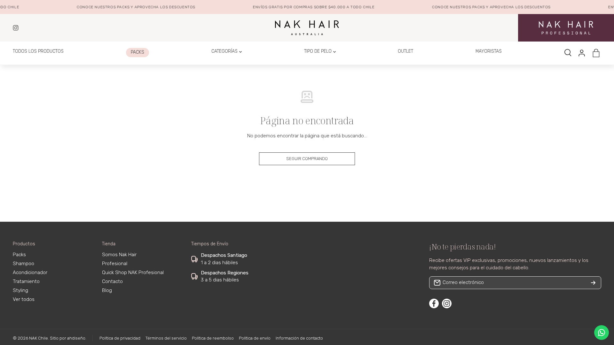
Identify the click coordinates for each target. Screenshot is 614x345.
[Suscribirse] (593, 282)
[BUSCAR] (568, 53)
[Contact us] (601, 332)
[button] (596, 53)
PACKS (120, 7)
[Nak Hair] (16, 28)
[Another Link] (566, 28)
